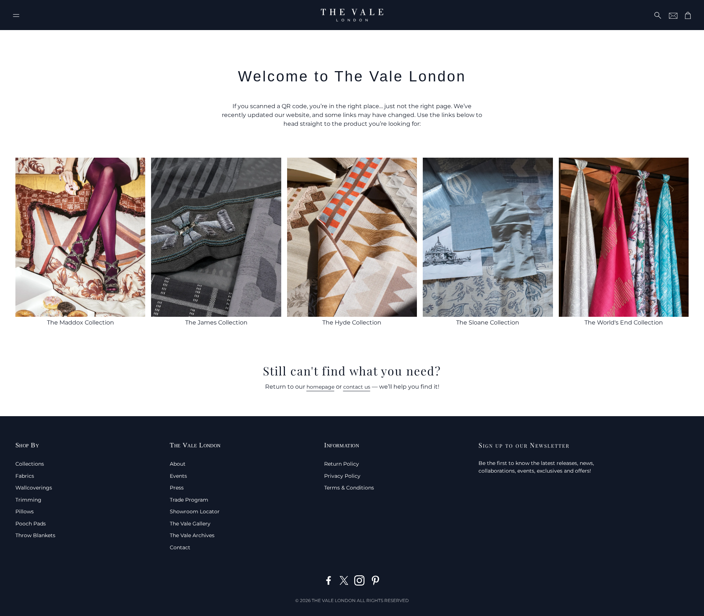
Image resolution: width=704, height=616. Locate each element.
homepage (320, 387)
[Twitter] (344, 580)
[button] (16, 15)
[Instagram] (359, 580)
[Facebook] (328, 580)
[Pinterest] (375, 580)
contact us (356, 387)
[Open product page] (80, 237)
